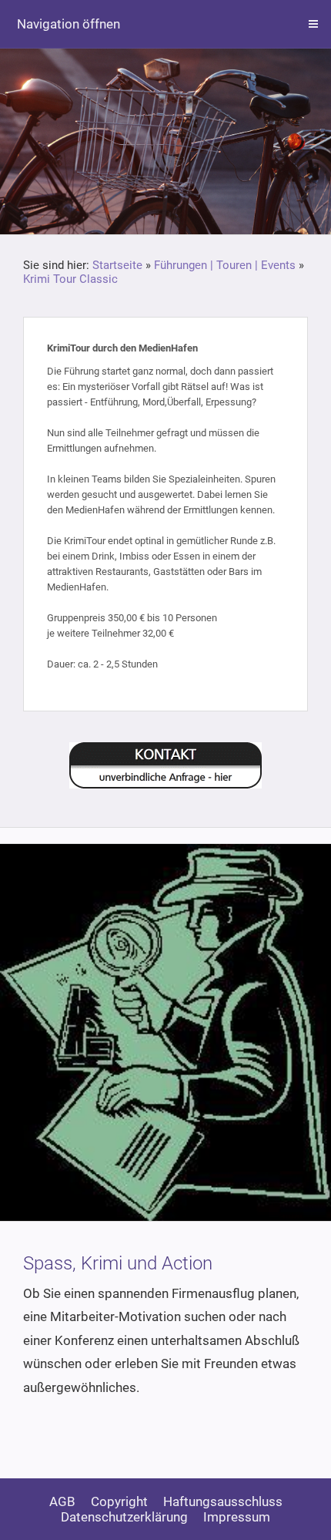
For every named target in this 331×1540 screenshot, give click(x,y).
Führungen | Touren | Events (225, 265)
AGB (62, 1501)
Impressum (236, 1517)
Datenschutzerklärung (124, 1517)
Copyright (119, 1501)
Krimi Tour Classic (70, 279)
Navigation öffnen (68, 24)
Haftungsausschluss (223, 1501)
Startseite (117, 265)
